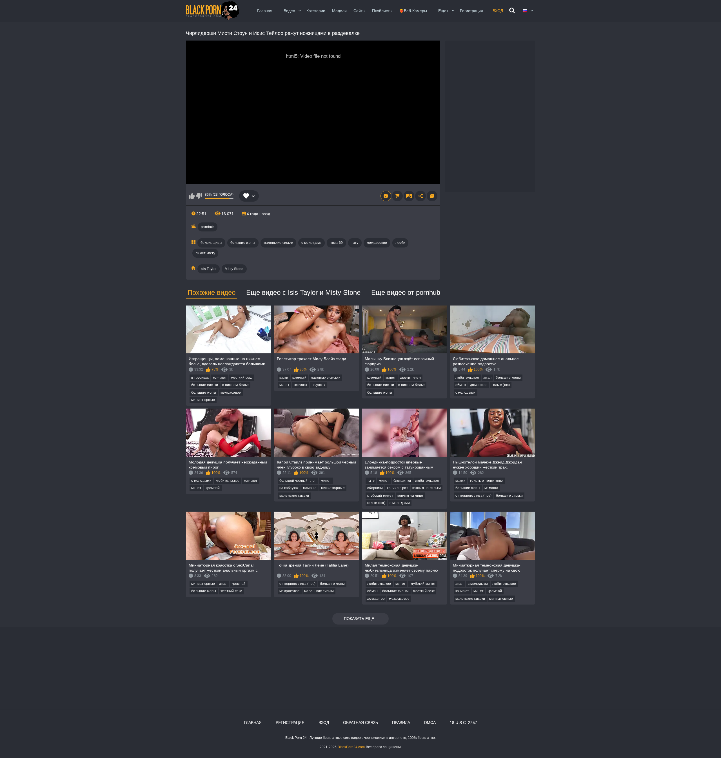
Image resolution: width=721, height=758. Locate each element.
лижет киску (205, 253)
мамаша (310, 488)
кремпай (299, 378)
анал (487, 378)
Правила (401, 722)
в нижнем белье (235, 385)
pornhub (207, 227)
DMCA (430, 722)
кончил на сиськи (426, 488)
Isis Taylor (209, 269)
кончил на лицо (410, 496)
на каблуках (289, 488)
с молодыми (311, 243)
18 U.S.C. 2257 (463, 722)
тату (355, 243)
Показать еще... (360, 618)
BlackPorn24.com (351, 747)
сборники (375, 488)
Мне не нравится (199, 196)
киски (283, 378)
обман (460, 385)
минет (284, 385)
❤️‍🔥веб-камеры (413, 10)
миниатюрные (203, 400)
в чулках (318, 385)
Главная (264, 10)
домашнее (479, 385)
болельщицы (211, 243)
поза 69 (336, 243)
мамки (460, 481)
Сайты (359, 10)
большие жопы (242, 243)
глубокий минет (380, 496)
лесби (400, 243)
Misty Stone (234, 269)
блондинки (402, 481)
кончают (220, 378)
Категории (315, 10)
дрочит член (410, 378)
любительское (467, 378)
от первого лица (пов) (473, 496)
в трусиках (200, 378)
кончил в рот (397, 488)
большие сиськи (204, 385)
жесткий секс (242, 378)
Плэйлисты (382, 10)
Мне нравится (192, 196)
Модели (339, 10)
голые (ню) (501, 385)
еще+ (443, 10)
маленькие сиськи (278, 243)
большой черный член (298, 481)
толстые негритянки (487, 481)
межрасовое (377, 243)
